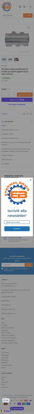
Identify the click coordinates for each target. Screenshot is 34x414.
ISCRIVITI (17, 229)
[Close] (30, 180)
